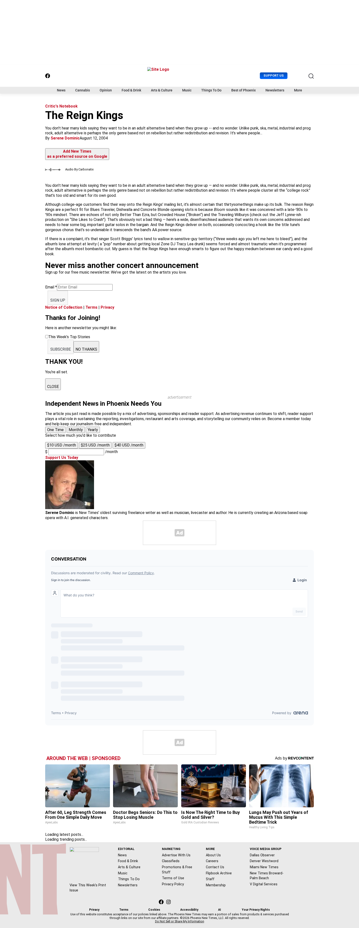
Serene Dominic (65, 138)
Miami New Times (264, 867)
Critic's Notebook (61, 106)
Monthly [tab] (76, 429)
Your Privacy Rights (256, 909)
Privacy (107, 307)
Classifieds (171, 861)
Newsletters (274, 90)
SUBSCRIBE (60, 349)
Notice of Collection (63, 307)
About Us (213, 855)
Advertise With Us (176, 855)
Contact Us (215, 867)
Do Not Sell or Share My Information (179, 921)
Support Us (274, 75)
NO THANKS (86, 349)
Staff (210, 879)
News (61, 90)
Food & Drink (131, 90)
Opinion (106, 90)
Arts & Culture (161, 90)
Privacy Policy (173, 884)
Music (186, 90)
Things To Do (211, 90)
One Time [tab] (55, 429)
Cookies (154, 909)
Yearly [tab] (93, 429)
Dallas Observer (262, 855)
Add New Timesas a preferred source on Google (77, 154)
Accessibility (189, 909)
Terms (91, 307)
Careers (212, 861)
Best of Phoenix (243, 90)
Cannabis (82, 90)
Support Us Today (61, 457)
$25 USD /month (95, 445)
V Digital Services (263, 884)
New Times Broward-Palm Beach (267, 875)
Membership (216, 885)
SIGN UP (57, 300)
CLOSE (53, 386)
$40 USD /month (129, 445)
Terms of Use (173, 878)
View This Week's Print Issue (88, 887)
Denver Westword (264, 861)
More (298, 90)
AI (219, 909)
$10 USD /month (61, 445)
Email (51, 287)
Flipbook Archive (219, 873)
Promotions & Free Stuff (177, 869)
